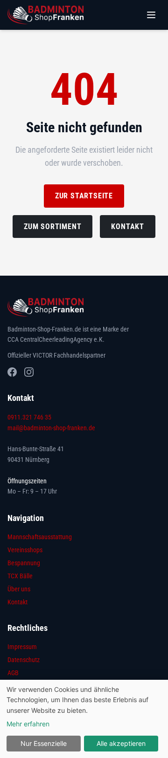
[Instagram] (29, 372)
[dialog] (84, 719)
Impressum (22, 646)
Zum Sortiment (52, 226)
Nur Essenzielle (44, 743)
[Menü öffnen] (151, 15)
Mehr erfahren (28, 724)
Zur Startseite (84, 195)
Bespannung (23, 563)
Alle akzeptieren (121, 743)
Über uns (18, 589)
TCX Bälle (20, 576)
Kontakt (127, 226)
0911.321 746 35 (29, 417)
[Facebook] (12, 372)
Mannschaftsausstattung (39, 537)
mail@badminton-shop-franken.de (51, 428)
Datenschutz (23, 659)
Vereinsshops (24, 550)
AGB (13, 673)
